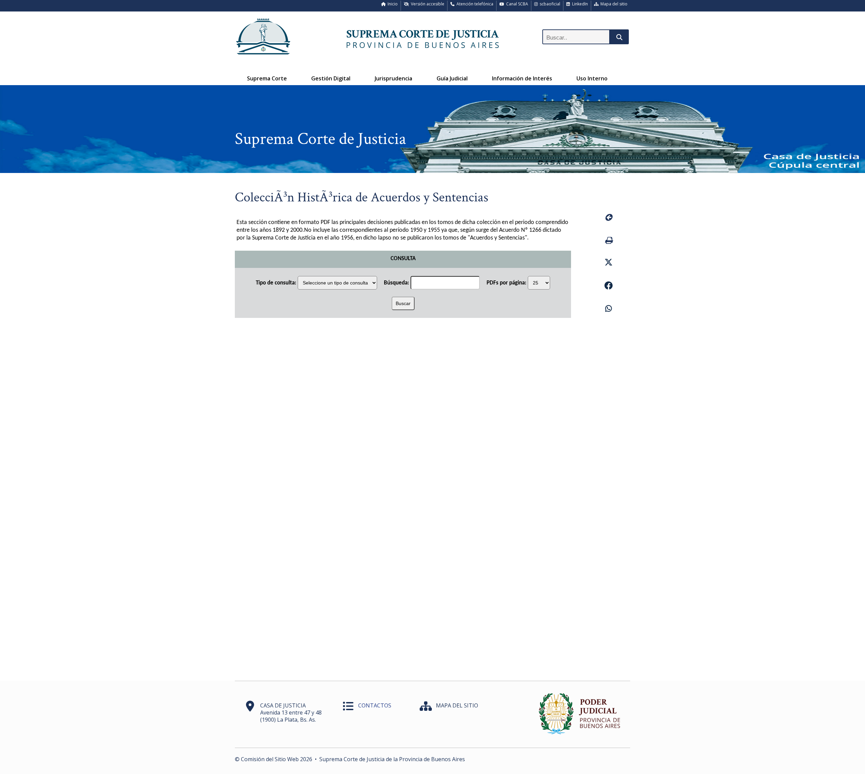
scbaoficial (549, 4)
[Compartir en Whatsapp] (608, 309)
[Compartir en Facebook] (608, 286)
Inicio (392, 4)
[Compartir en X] (608, 263)
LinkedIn (579, 4)
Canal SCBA (516, 4)
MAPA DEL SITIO (457, 705)
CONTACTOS (374, 705)
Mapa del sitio (612, 4)
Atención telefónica (473, 4)
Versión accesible (426, 4)
